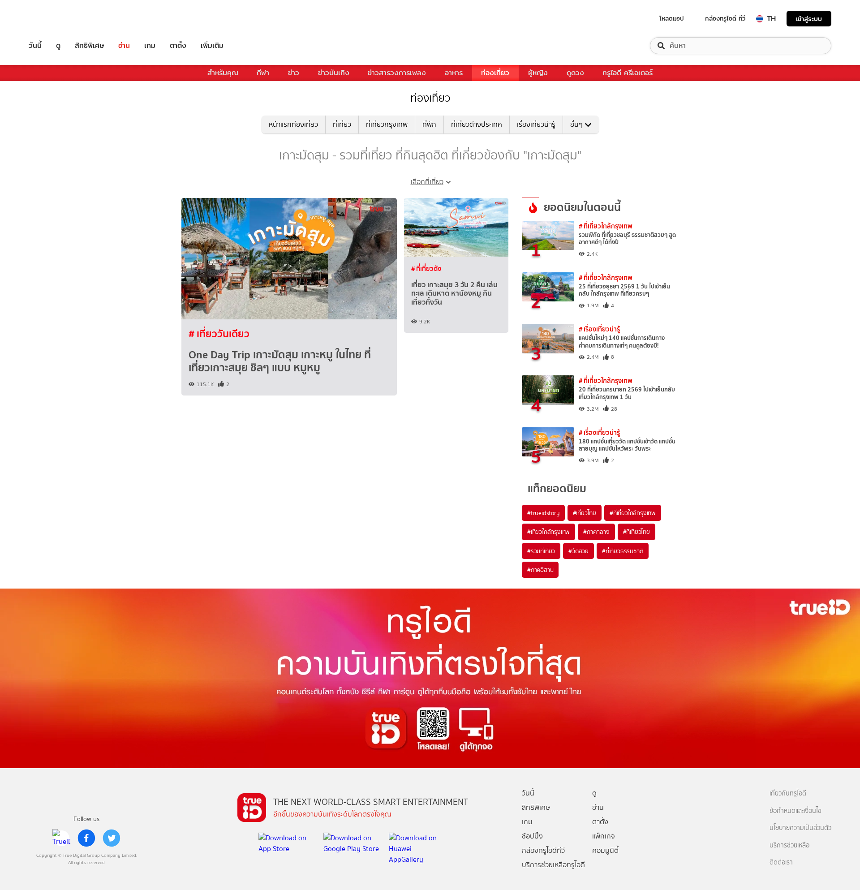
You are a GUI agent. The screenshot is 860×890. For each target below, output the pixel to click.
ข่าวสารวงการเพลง (397, 72)
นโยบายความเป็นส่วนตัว (800, 828)
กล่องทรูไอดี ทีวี (725, 18)
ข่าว (293, 72)
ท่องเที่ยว (495, 72)
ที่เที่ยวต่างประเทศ (476, 124)
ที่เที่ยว (342, 124)
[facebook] (86, 838)
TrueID (55, 18)
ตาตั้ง (178, 45)
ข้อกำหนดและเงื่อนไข (795, 811)
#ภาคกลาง (596, 531)
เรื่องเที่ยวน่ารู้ (536, 124)
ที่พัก (429, 124)
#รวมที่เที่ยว (541, 550)
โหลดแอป (671, 18)
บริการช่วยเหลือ (789, 845)
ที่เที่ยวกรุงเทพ (387, 124)
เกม (149, 45)
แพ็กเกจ (603, 836)
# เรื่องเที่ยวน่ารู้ (599, 329)
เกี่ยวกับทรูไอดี (788, 793)
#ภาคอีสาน (540, 569)
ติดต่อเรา (781, 862)
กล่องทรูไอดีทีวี (543, 850)
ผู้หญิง (538, 72)
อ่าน (124, 45)
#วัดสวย (578, 550)
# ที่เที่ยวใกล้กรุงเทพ (605, 226)
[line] (61, 838)
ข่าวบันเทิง (333, 72)
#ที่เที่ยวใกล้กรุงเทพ (633, 512)
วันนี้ (35, 45)
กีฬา (263, 72)
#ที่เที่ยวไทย (636, 531)
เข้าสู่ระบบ (809, 18)
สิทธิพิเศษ (89, 45)
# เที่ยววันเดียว (219, 334)
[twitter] (111, 838)
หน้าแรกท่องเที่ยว (293, 124)
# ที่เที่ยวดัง (426, 268)
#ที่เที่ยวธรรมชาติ (622, 550)
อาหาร (454, 72)
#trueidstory (543, 512)
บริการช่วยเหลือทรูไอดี (553, 865)
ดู (58, 45)
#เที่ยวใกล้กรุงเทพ (548, 531)
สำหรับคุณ (222, 72)
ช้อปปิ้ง (532, 836)
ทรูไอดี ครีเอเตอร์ (627, 72)
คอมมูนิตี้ (605, 850)
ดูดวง (575, 72)
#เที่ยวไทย (584, 512)
